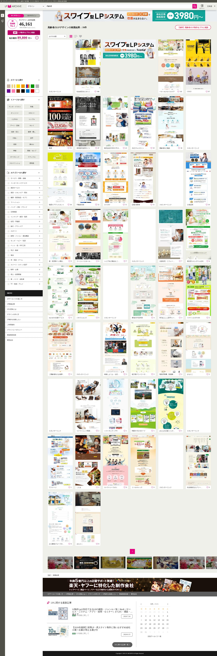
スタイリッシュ (15, 163)
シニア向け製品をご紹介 (112, 261)
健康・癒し (32, 132)
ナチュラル (32, 157)
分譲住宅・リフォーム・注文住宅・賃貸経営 (167, 261)
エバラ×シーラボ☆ (110, 487)
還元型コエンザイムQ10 (195, 261)
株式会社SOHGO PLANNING (112, 148)
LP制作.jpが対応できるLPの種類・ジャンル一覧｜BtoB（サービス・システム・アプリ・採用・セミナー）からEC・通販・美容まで (102, 610)
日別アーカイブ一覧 (154, 636)
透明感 (32, 163)
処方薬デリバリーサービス (140, 374)
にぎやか (15, 119)
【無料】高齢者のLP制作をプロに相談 (193, 27)
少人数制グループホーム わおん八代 (57, 544)
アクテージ (53, 487)
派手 (31, 138)
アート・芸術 (14, 125)
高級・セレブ (31, 151)
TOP (49, 575)
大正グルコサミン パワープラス (140, 148)
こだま (79, 487)
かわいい (32, 113)
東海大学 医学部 (137, 318)
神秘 (14, 151)
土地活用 (190, 205)
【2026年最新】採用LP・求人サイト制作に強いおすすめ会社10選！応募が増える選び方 (101, 628)
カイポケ (107, 205)
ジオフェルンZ (82, 318)
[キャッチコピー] (76, 36)
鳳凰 (50, 148)
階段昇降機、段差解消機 (167, 374)
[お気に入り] (80, 36)
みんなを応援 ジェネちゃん (167, 431)
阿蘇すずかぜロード (138, 431)
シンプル (32, 119)
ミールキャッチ (137, 487)
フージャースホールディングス (85, 261)
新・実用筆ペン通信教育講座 (57, 261)
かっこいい (15, 113)
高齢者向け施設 (164, 148)
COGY (189, 91)
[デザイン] (71, 36)
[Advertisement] (24, 58)
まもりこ (190, 374)
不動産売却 (80, 205)
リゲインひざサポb (193, 318)
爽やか (32, 144)
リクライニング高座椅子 (85, 431)
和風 (31, 107)
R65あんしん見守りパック (167, 318)
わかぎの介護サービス (56, 318)
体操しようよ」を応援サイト (112, 374)
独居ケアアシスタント (56, 205)
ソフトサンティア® (110, 431)
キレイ (32, 125)
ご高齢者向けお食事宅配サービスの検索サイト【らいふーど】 (57, 374)
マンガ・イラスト (15, 107)
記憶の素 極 (136, 205)
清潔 (14, 144)
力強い (15, 138)
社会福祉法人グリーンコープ (195, 487)
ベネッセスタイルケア (167, 91)
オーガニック (14, 157)
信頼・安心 (15, 132)
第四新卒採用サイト (83, 148)
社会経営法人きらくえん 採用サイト (85, 91)
